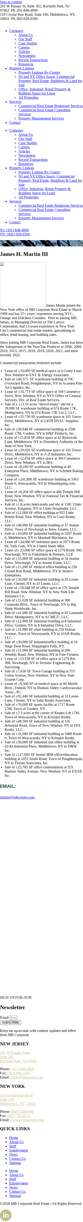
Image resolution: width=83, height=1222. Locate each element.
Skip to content (11, 2)
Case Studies (27, 43)
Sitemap (15, 1163)
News (13, 1154)
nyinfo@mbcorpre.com (27, 1120)
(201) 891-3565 (18, 1073)
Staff (12, 1146)
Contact (15, 122)
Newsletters (27, 56)
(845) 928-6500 (22, 1112)
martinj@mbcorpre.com (17, 797)
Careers (24, 47)
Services (15, 102)
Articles (24, 52)
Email (4, 1017)
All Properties (28, 97)
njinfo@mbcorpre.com (26, 1077)
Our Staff (25, 39)
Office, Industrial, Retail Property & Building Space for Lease (44, 91)
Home (13, 1138)
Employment (18, 1150)
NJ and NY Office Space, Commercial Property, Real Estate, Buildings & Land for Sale (50, 81)
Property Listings (21, 68)
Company (16, 31)
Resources (25, 64)
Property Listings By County (39, 72)
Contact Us (17, 1159)
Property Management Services (41, 118)
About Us (25, 35)
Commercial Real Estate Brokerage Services (50, 106)
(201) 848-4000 (22, 1069)
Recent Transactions (33, 60)
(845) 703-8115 (18, 1116)
